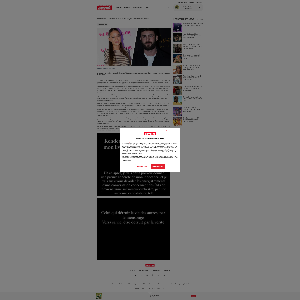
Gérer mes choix (142, 166)
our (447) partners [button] (129, 142)
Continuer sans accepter (171, 131)
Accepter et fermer (157, 166)
